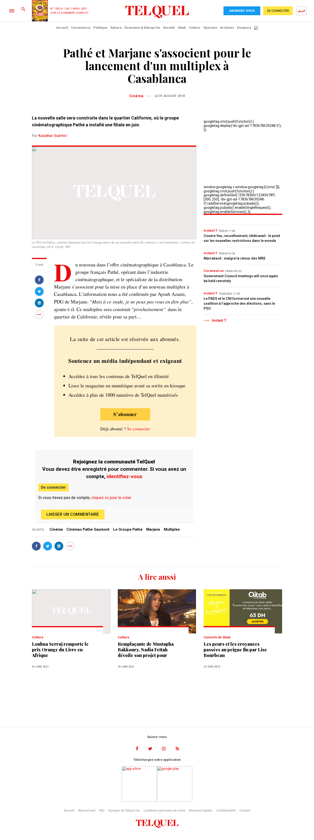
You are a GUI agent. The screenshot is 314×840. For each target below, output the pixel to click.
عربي (301, 10)
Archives (227, 27)
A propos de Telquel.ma (124, 810)
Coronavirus (81, 27)
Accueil (62, 27)
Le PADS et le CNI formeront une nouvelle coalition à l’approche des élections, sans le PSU (239, 303)
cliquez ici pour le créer (111, 497)
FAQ (102, 810)
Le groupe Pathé (128, 529)
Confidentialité (226, 810)
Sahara (116, 27)
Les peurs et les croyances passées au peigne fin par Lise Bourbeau (235, 649)
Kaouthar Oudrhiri (52, 136)
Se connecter (138, 429)
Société (169, 27)
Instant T (211, 230)
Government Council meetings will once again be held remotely (241, 278)
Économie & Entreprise (142, 27)
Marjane (153, 529)
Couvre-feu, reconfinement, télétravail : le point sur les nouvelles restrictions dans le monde (242, 238)
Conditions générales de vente (164, 810)
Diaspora (244, 27)
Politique (100, 27)
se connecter (278, 11)
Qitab (182, 27)
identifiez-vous (124, 476)
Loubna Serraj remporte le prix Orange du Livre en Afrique (60, 649)
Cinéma (136, 96)
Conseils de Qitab (217, 637)
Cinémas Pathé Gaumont (87, 529)
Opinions (210, 27)
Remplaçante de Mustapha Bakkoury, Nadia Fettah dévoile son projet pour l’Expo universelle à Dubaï (146, 649)
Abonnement (86, 810)
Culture (194, 27)
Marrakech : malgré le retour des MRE (234, 258)
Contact (244, 810)
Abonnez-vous (242, 11)
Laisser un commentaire (72, 514)
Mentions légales (200, 810)
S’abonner (125, 414)
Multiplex (172, 529)
